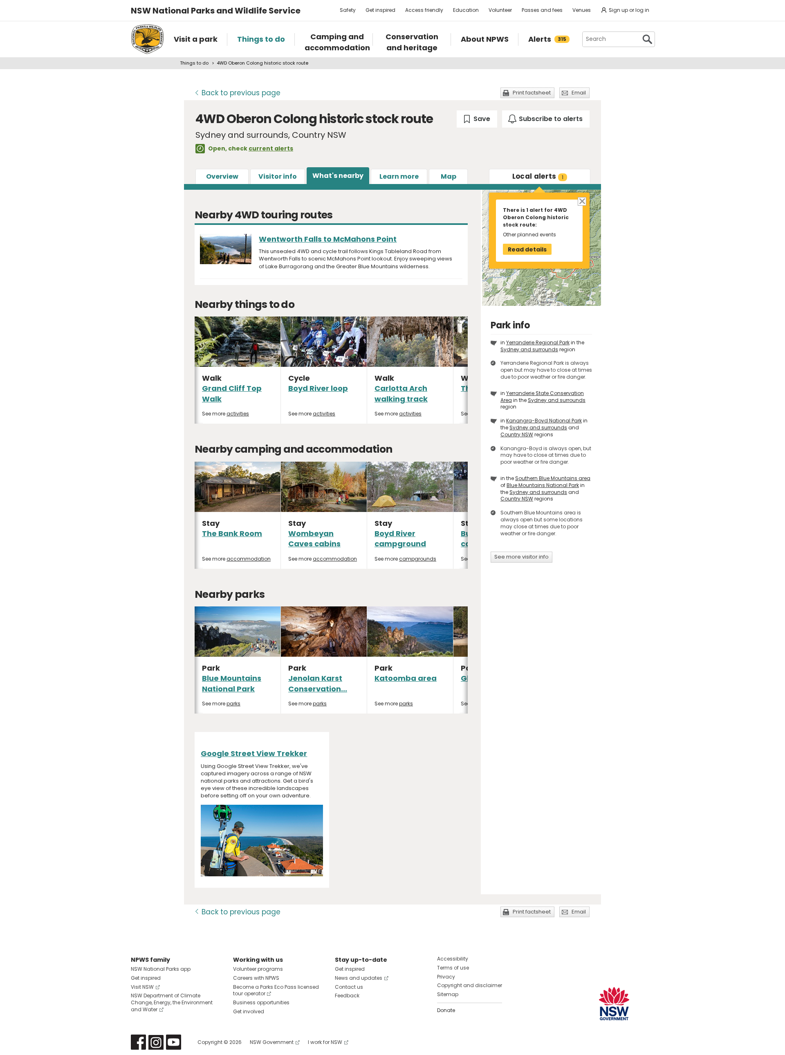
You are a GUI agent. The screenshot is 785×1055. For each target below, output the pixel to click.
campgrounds (417, 558)
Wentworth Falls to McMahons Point (328, 239)
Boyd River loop (318, 388)
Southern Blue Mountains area (552, 478)
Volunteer (500, 10)
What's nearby (337, 175)
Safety (348, 10)
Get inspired (380, 10)
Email (579, 93)
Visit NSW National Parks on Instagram (156, 1042)
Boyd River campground (400, 538)
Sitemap (447, 994)
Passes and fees (542, 10)
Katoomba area (406, 678)
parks (233, 703)
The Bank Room (232, 533)
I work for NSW (325, 1042)
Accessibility (452, 958)
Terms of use (453, 967)
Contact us (349, 986)
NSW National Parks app (161, 968)
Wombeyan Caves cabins (314, 538)
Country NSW (516, 434)
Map (448, 176)
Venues (581, 10)
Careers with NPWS (256, 977)
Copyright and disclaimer (469, 985)
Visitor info (277, 176)
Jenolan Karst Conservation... (317, 683)
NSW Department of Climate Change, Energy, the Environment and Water (172, 1002)
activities (238, 413)
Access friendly (424, 10)
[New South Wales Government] (614, 1003)
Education (466, 10)
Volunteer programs (258, 968)
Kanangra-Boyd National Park (544, 420)
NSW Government (272, 1042)
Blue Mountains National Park (231, 683)
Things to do (194, 63)
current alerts (271, 148)
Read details (527, 249)
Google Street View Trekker (254, 753)
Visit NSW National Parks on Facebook (138, 1042)
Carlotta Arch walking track (401, 393)
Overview (222, 176)
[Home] (147, 39)
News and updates (358, 977)
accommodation (249, 558)
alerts (538, 176)
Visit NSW (142, 986)
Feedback (347, 995)
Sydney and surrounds (529, 349)
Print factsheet (532, 93)
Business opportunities (261, 1002)
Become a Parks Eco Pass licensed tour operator (276, 990)
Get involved (248, 1011)
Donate (446, 1010)
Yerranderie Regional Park (538, 342)
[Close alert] (581, 200)
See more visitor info (521, 557)
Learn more (399, 176)
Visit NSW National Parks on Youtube (173, 1042)
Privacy (446, 976)
